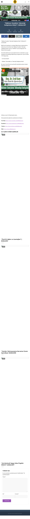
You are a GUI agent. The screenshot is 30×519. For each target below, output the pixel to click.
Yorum (4, 476)
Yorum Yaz (9, 31)
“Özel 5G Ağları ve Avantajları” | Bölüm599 (11, 240)
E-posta (17, 493)
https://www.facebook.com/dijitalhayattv (15, 123)
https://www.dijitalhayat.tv (10, 129)
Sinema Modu (20, 31)
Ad (3, 493)
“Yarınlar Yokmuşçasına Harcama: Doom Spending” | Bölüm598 (14, 352)
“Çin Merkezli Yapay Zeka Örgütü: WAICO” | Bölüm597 (12, 464)
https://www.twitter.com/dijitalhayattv (13, 126)
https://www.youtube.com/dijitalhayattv (14, 120)
